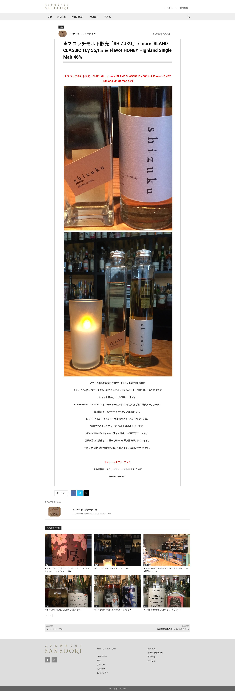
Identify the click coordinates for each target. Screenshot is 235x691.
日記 (61, 27)
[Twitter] (80, 493)
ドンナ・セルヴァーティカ (82, 33)
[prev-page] (46, 615)
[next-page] (51, 615)
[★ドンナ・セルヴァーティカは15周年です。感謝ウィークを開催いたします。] (166, 550)
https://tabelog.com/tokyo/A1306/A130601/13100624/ (91, 513)
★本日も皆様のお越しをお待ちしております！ (63, 610)
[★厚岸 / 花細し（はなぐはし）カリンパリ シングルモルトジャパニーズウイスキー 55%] (68, 550)
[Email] (86, 493)
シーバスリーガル (54, 629)
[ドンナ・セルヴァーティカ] (63, 34)
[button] (188, 16)
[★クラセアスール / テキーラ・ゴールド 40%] (117, 550)
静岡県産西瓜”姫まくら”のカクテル (173, 629)
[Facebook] (73, 493)
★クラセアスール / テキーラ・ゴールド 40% (111, 568)
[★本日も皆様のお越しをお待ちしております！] (68, 591)
